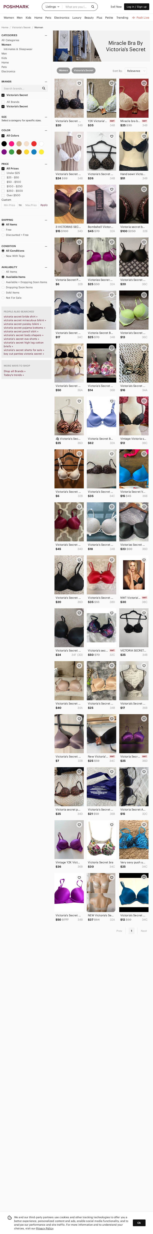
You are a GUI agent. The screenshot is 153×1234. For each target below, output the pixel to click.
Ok (139, 1223)
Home (5, 27)
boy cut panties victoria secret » (24, 353)
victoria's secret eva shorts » (21, 339)
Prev (119, 931)
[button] (53, 7)
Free (9, 229)
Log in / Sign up (137, 6)
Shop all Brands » (15, 371)
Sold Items (13, 292)
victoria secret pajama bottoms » (24, 327)
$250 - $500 (15, 190)
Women (38, 27)
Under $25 (13, 173)
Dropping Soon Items (19, 287)
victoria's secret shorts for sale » (24, 350)
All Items (11, 224)
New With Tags (15, 256)
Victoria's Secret (21, 27)
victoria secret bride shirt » (21, 316)
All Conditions (15, 250)
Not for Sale (13, 297)
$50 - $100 (14, 182)
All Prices (13, 168)
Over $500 (13, 195)
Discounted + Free (17, 235)
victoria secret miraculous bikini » (25, 320)
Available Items (15, 277)
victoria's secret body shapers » (23, 335)
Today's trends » (14, 375)
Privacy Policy (44, 1228)
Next (144, 931)
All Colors (12, 135)
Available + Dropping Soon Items (26, 282)
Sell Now (116, 6)
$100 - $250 (15, 186)
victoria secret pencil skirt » (21, 331)
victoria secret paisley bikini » (22, 324)
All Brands (13, 102)
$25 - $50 (13, 177)
